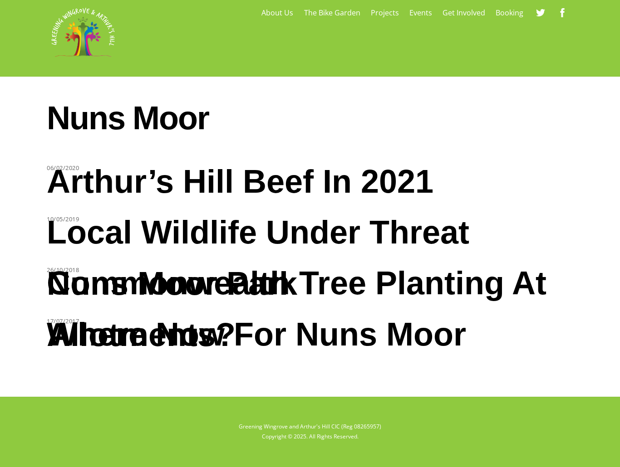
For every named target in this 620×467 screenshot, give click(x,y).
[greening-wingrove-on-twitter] (540, 12)
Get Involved (464, 13)
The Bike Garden (332, 13)
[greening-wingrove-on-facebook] (562, 12)
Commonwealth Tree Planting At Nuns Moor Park (296, 283)
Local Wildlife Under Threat (258, 232)
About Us (277, 13)
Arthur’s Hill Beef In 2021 (240, 181)
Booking (509, 13)
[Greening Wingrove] (83, 58)
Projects (385, 13)
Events (420, 13)
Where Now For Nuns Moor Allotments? (256, 334)
